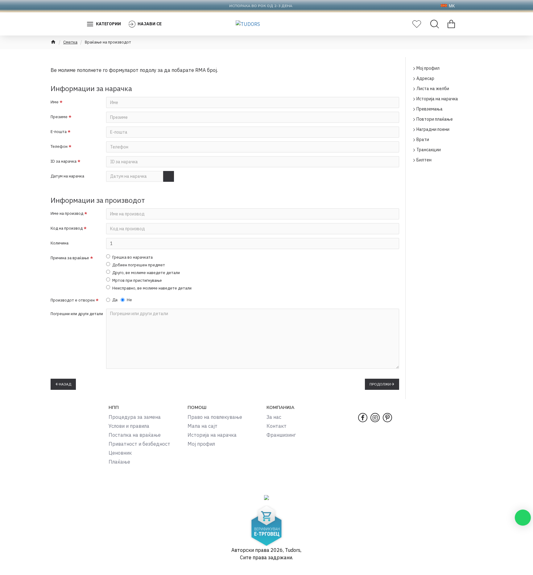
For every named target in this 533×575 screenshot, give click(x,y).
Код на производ (67, 228)
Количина (59, 243)
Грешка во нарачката (132, 257)
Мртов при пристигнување (137, 280)
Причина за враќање (70, 257)
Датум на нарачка (67, 176)
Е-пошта (59, 131)
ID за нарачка (63, 161)
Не (129, 299)
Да (115, 299)
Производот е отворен (73, 300)
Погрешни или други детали (77, 313)
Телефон (59, 146)
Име (55, 102)
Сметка (70, 42)
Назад (65, 384)
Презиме (59, 116)
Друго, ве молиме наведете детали (146, 272)
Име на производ (67, 213)
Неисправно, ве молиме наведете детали (152, 288)
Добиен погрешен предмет (138, 265)
